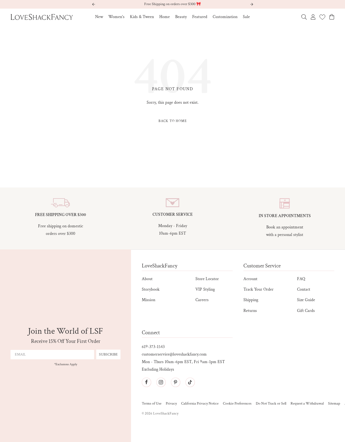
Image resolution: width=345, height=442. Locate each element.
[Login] (313, 17)
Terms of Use (151, 403)
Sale (246, 16)
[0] (322, 17)
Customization (225, 16)
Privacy (171, 403)
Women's (116, 16)
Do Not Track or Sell (271, 403)
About (147, 278)
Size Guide (306, 299)
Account (250, 278)
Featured (199, 16)
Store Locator (207, 278)
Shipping (250, 299)
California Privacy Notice (200, 403)
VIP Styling (205, 289)
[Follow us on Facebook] (146, 382)
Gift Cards (306, 310)
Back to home (172, 121)
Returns (250, 310)
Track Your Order (258, 289)
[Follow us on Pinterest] (175, 382)
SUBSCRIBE (108, 354)
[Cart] (331, 17)
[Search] (304, 17)
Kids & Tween (142, 16)
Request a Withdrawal (307, 403)
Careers (202, 299)
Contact (303, 289)
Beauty (181, 16)
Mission (148, 299)
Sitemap (334, 403)
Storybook (151, 289)
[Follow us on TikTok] (190, 382)
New (99, 16)
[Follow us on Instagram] (160, 382)
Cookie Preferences (237, 403)
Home (164, 16)
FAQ (301, 278)
